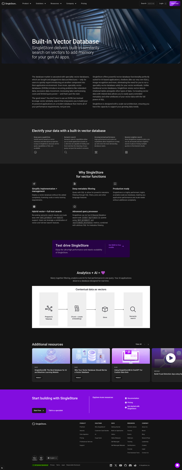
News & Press (146, 438)
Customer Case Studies (102, 430)
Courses (129, 449)
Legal (143, 449)
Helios (113, 434)
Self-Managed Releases (118, 445)
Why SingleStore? (100, 427)
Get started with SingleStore (133, 407)
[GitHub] (125, 465)
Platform (82, 427)
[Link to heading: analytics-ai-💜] (75, 273)
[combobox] (52, 458)
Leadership (145, 441)
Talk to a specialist (56, 410)
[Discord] (130, 465)
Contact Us (145, 452)
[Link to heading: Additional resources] (30, 344)
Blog (143, 434)
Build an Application (117, 430)
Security (82, 430)
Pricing (130, 402)
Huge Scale (98, 438)
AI (95, 434)
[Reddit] (135, 465)
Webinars (130, 438)
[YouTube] (120, 465)
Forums (129, 430)
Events (129, 434)
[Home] (9, 3)
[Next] (148, 344)
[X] (115, 465)
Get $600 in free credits (115, 246)
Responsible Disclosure (73, 465)
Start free (175, 4)
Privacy (52, 465)
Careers (144, 445)
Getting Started (115, 427)
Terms (58, 465)
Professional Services (86, 441)
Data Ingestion (84, 434)
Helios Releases (116, 438)
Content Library (132, 427)
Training (129, 441)
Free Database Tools (133, 452)
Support (82, 445)
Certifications (131, 445)
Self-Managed (115, 441)
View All (139, 344)
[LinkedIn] (110, 465)
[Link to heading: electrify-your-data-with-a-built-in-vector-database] (30, 131)
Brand (143, 430)
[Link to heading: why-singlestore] (77, 172)
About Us (144, 427)
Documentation (133, 398)
